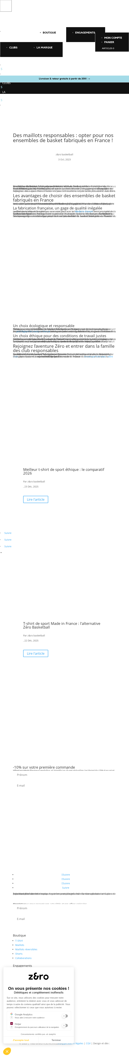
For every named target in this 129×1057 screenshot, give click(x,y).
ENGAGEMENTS (85, 32)
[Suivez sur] (6, 551)
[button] (6, 6)
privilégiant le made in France (33, 331)
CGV (88, 1043)
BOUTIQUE (49, 32)
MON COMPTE (113, 38)
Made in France (84, 211)
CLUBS (13, 47)
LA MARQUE (45, 47)
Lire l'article (36, 499)
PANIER (109, 42)
